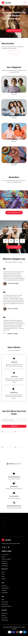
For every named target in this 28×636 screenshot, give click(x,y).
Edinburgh (4, 524)
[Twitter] (6, 547)
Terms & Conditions (6, 559)
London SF (4, 523)
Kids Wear (4, 590)
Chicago (4, 528)
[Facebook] (4, 547)
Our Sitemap (5, 565)
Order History (5, 620)
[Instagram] (2, 547)
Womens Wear (5, 588)
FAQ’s (3, 599)
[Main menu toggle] (24, 2)
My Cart (3, 615)
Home (3, 572)
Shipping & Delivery (6, 606)
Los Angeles (5, 526)
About (3, 576)
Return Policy (5, 601)
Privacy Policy (5, 554)
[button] (14, 52)
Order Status (5, 604)
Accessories (5, 592)
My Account (4, 613)
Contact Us (4, 561)
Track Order (4, 617)
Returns (3, 556)
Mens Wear (4, 585)
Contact (3, 578)
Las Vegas (4, 529)
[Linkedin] (8, 547)
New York (4, 521)
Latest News (5, 563)
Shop (3, 574)
